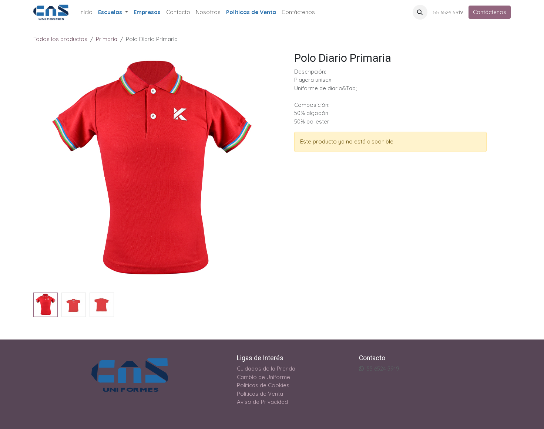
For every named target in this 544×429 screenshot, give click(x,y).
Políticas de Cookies (263, 385)
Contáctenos (489, 12)
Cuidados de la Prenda (266, 368)
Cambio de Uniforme (263, 377)
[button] (420, 12)
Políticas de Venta (260, 393)
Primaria (106, 39)
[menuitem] (86, 12)
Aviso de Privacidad (262, 401)
